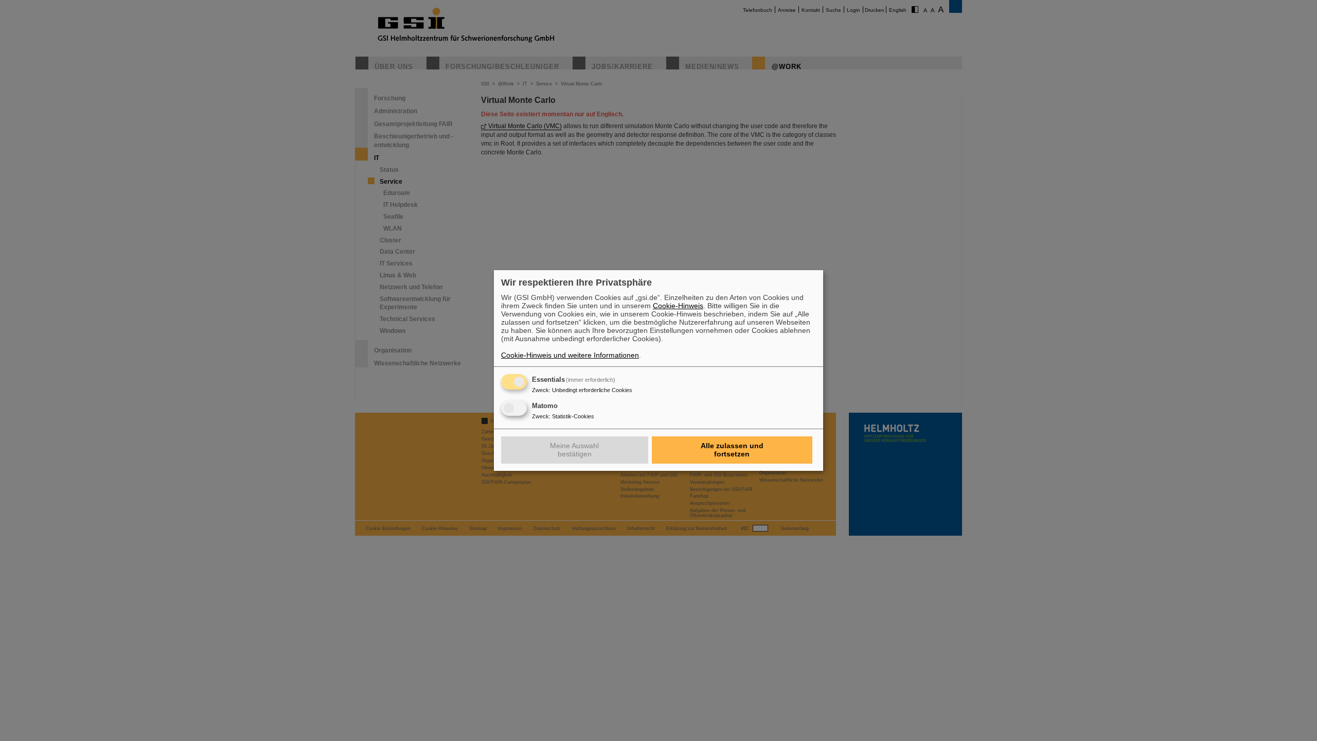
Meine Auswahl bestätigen (574, 450)
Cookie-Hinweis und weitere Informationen (570, 355)
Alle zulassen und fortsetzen (732, 450)
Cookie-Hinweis (678, 306)
